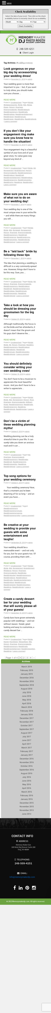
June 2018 (26, 696)
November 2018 (27, 681)
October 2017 (26, 725)
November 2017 (27, 721)
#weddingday (23, 459)
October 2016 (26, 766)
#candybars (14, 641)
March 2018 (26, 707)
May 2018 (26, 699)
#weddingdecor (9, 175)
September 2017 (26, 729)
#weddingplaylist (10, 585)
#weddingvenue (9, 242)
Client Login (28, 52)
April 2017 (26, 744)
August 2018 (26, 688)
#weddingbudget (10, 575)
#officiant (29, 402)
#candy (6, 641)
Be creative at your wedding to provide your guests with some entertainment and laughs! (20, 532)
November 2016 (27, 762)
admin (30, 79)
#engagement (9, 170)
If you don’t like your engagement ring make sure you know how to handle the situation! (19, 136)
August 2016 (26, 773)
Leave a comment (10, 121)
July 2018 (26, 692)
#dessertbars (23, 641)
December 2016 (26, 758)
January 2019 (27, 674)
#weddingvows (21, 409)
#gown (6, 107)
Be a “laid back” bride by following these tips (20, 253)
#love (32, 400)
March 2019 (26, 666)
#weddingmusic (20, 116)
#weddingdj (19, 175)
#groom (12, 107)
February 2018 (26, 710)
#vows (6, 404)
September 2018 (26, 685)
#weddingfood (9, 582)
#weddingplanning (10, 180)
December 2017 (26, 718)
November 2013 (27, 810)
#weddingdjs (23, 112)
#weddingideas (26, 177)
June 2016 (26, 780)
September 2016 (26, 769)
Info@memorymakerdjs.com (22, 877)
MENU (9, 3)
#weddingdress (9, 114)
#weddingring (8, 182)
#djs (24, 105)
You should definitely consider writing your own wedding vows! (18, 367)
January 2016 (27, 799)
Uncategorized (16, 102)
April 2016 (26, 788)
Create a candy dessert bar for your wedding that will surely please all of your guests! (20, 604)
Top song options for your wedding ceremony (20, 477)
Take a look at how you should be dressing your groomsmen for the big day (20, 310)
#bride (20, 105)
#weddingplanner (10, 237)
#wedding (29, 345)
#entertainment (19, 170)
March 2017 (26, 747)
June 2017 (26, 740)
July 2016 (26, 777)
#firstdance (8, 570)
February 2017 (26, 751)
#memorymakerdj (18, 457)
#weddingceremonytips (12, 515)
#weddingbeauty (23, 109)
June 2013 (26, 813)
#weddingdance (9, 577)
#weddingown (9, 119)
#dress (29, 105)
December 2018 (26, 677)
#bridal (30, 102)
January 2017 (27, 755)
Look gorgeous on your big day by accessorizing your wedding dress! (20, 72)
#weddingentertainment (23, 114)
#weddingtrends (30, 119)
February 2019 (26, 670)
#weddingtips (19, 119)
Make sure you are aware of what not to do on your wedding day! (20, 197)
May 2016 (26, 784)
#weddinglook (9, 116)
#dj (34, 168)
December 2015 (26, 802)
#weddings (18, 182)
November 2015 (27, 806)
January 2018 (27, 714)
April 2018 (26, 703)
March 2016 (26, 791)
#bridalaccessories (10, 105)
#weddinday (22, 573)
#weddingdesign (10, 349)
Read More (9, 99)
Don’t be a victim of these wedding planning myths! (19, 424)
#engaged (16, 230)
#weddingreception (25, 180)
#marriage (19, 107)
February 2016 (26, 795)
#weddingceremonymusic (13, 511)
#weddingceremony (11, 112)
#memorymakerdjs (10, 109)
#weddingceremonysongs (13, 513)
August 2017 (26, 732)
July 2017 (26, 736)
